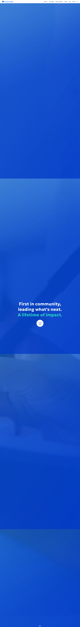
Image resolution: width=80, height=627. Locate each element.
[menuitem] (45, 1)
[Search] (77, 1)
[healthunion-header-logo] (8, 1)
